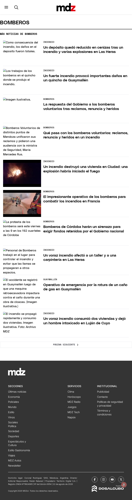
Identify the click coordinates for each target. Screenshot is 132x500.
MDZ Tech (74, 412)
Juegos (72, 407)
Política (12, 426)
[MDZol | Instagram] (103, 479)
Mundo (12, 407)
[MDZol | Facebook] (94, 479)
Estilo (11, 412)
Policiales (13, 401)
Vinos (11, 417)
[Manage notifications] (124, 484)
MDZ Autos (14, 460)
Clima (71, 391)
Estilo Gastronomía (19, 450)
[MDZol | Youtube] (112, 479)
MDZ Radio (74, 401)
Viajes (11, 455)
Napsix (72, 417)
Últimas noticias (17, 391)
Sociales (13, 422)
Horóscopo (74, 396)
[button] (6, 7)
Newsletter (14, 465)
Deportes (13, 436)
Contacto (102, 396)
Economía (14, 396)
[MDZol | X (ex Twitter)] (121, 479)
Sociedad (13, 431)
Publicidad (103, 391)
